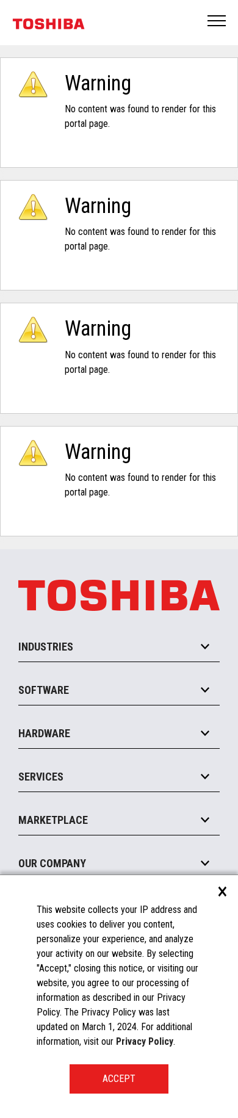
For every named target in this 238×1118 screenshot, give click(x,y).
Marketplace (53, 819)
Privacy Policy (144, 1041)
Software (43, 689)
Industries (45, 646)
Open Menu (217, 21)
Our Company (52, 863)
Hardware (44, 733)
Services (40, 776)
